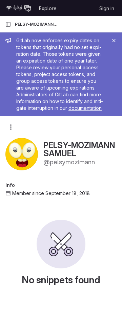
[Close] (114, 41)
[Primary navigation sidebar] (8, 24)
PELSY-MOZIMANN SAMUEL (36, 24)
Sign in (106, 8)
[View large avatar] (21, 154)
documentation (85, 108)
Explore (48, 8)
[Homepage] (19, 8)
